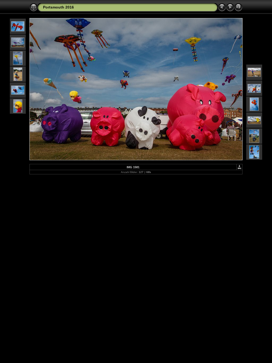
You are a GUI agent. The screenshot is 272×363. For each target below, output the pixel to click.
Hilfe (148, 172)
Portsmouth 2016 (58, 7)
